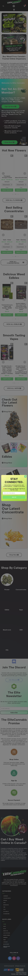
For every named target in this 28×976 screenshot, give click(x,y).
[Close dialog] (25, 476)
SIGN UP (14, 497)
